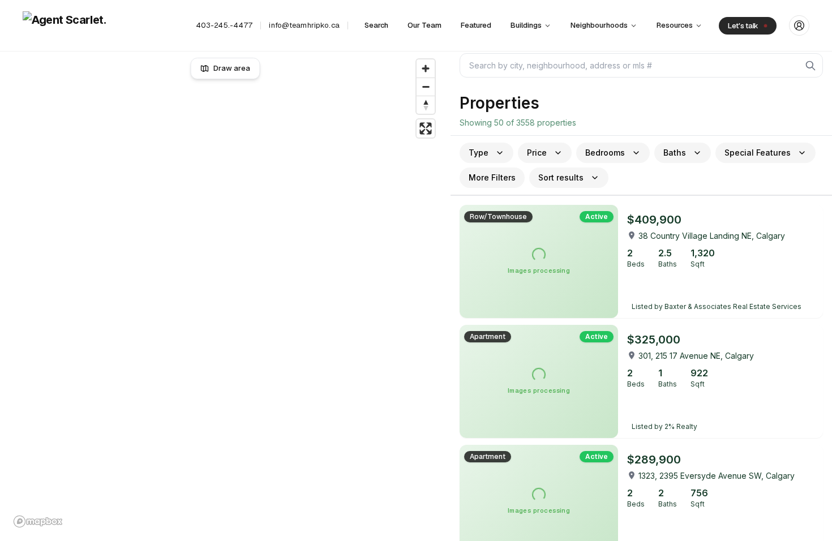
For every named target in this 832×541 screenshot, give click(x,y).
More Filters (492, 177)
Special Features (757, 152)
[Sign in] (799, 25)
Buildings (526, 25)
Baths (674, 152)
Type (478, 152)
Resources (675, 25)
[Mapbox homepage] (38, 521)
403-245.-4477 (224, 25)
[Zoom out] (426, 87)
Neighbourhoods (599, 25)
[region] (225, 293)
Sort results (561, 177)
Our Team (424, 25)
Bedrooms (605, 152)
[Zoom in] (426, 68)
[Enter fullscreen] (426, 128)
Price (537, 152)
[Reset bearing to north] (426, 105)
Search (376, 25)
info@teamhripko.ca (304, 25)
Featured (476, 25)
